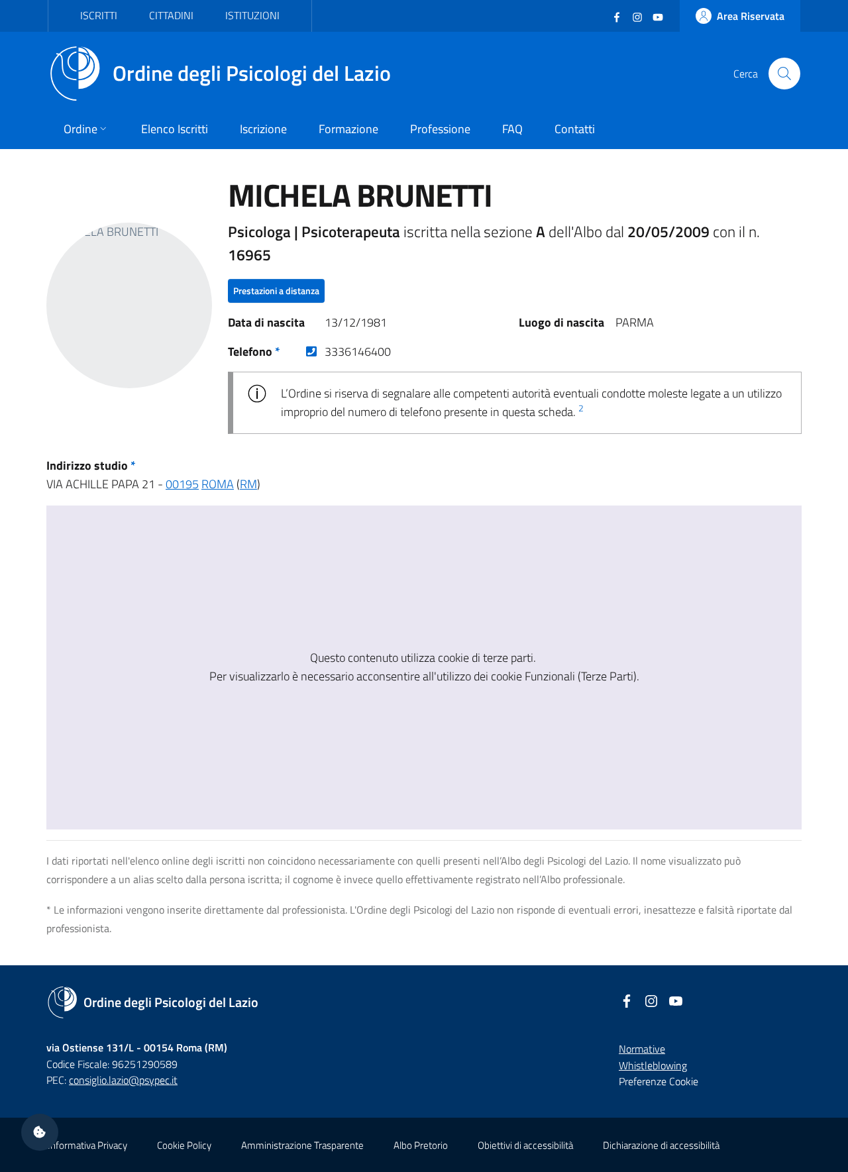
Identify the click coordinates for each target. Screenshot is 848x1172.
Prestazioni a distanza (276, 290)
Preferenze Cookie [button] (658, 1081)
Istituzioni (252, 15)
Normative (642, 1049)
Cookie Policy (184, 1145)
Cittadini (171, 15)
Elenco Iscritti (174, 129)
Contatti (575, 129)
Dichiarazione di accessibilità (661, 1145)
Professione (440, 129)
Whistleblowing (653, 1065)
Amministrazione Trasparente (302, 1145)
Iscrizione (263, 129)
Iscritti (98, 15)
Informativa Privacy (87, 1145)
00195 (182, 484)
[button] (39, 1132)
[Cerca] (784, 73)
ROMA (217, 484)
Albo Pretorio (421, 1145)
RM (248, 484)
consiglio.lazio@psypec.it (123, 1080)
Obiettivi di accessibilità (525, 1145)
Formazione (348, 129)
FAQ (512, 129)
